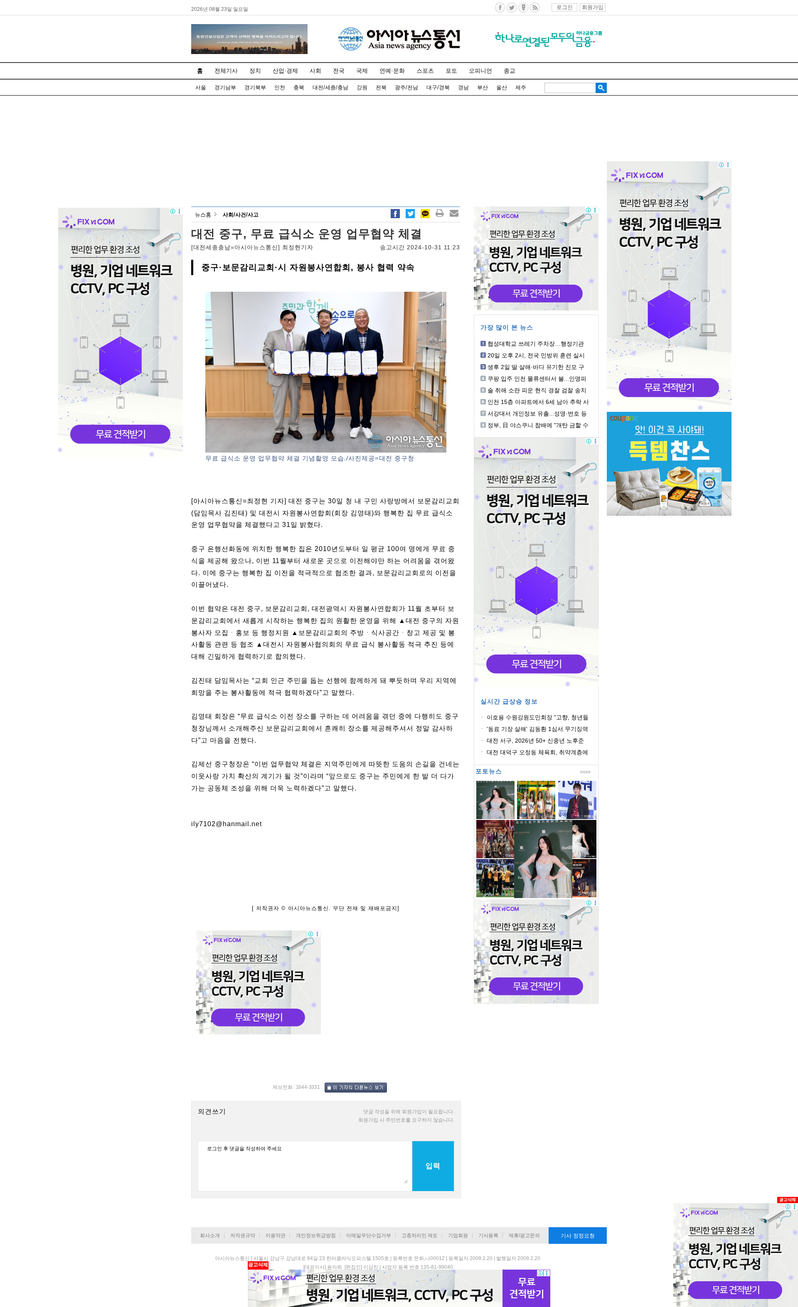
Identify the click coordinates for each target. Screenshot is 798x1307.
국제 (362, 70)
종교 (509, 70)
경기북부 (255, 87)
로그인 (565, 7)
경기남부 (225, 87)
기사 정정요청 (578, 1236)
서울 (200, 87)
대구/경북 (438, 87)
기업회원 (458, 1235)
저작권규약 (242, 1235)
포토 (451, 70)
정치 (255, 70)
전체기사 (226, 70)
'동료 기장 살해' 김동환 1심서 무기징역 (537, 729)
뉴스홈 (203, 215)
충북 (298, 87)
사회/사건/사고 (241, 215)
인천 (279, 87)
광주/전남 (406, 87)
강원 (362, 87)
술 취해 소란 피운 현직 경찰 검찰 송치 (537, 390)
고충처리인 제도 (419, 1235)
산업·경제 (285, 70)
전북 (381, 87)
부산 (482, 87)
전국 (339, 70)
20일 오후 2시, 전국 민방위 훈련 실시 (536, 355)
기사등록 (488, 1235)
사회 (315, 70)
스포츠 (425, 70)
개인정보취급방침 (316, 1235)
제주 (520, 87)
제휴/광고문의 (524, 1235)
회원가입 (592, 7)
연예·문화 (392, 70)
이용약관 (276, 1235)
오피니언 (480, 70)
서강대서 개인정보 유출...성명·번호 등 (537, 413)
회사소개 (210, 1235)
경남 (463, 87)
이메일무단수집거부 (368, 1235)
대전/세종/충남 (330, 87)
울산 (501, 87)
